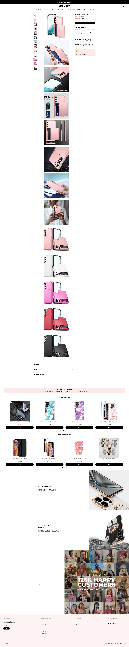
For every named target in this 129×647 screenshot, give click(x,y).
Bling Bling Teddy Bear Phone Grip (79, 458)
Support (84, 9)
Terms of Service (44, 633)
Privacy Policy (43, 631)
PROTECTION (36, 364)
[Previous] (5, 415)
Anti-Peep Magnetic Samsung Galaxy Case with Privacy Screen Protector (20, 421)
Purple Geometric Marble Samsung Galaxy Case (79, 421)
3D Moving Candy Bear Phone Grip (109, 458)
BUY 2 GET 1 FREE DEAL (39, 379)
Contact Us (43, 628)
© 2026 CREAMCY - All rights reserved (9, 643)
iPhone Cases (53, 9)
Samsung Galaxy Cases (61, 9)
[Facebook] (108, 623)
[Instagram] (110, 623)
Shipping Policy (44, 622)
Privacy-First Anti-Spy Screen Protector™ (20, 458)
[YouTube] (115, 623)
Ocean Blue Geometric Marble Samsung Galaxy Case (49, 421)
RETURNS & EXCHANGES (39, 374)
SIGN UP (6, 628)
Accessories (79, 9)
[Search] (123, 6)
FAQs (42, 626)
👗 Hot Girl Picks (46, 9)
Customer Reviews (91, 9)
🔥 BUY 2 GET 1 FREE (38, 9)
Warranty (43, 629)
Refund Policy (43, 624)
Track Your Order (44, 621)
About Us (77, 621)
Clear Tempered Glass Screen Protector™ (49, 458)
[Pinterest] (113, 623)
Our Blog (77, 624)
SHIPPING (36, 369)
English (13, 6)
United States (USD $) (6, 6)
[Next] (124, 415)
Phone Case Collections (71, 9)
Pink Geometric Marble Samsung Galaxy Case (109, 421)
